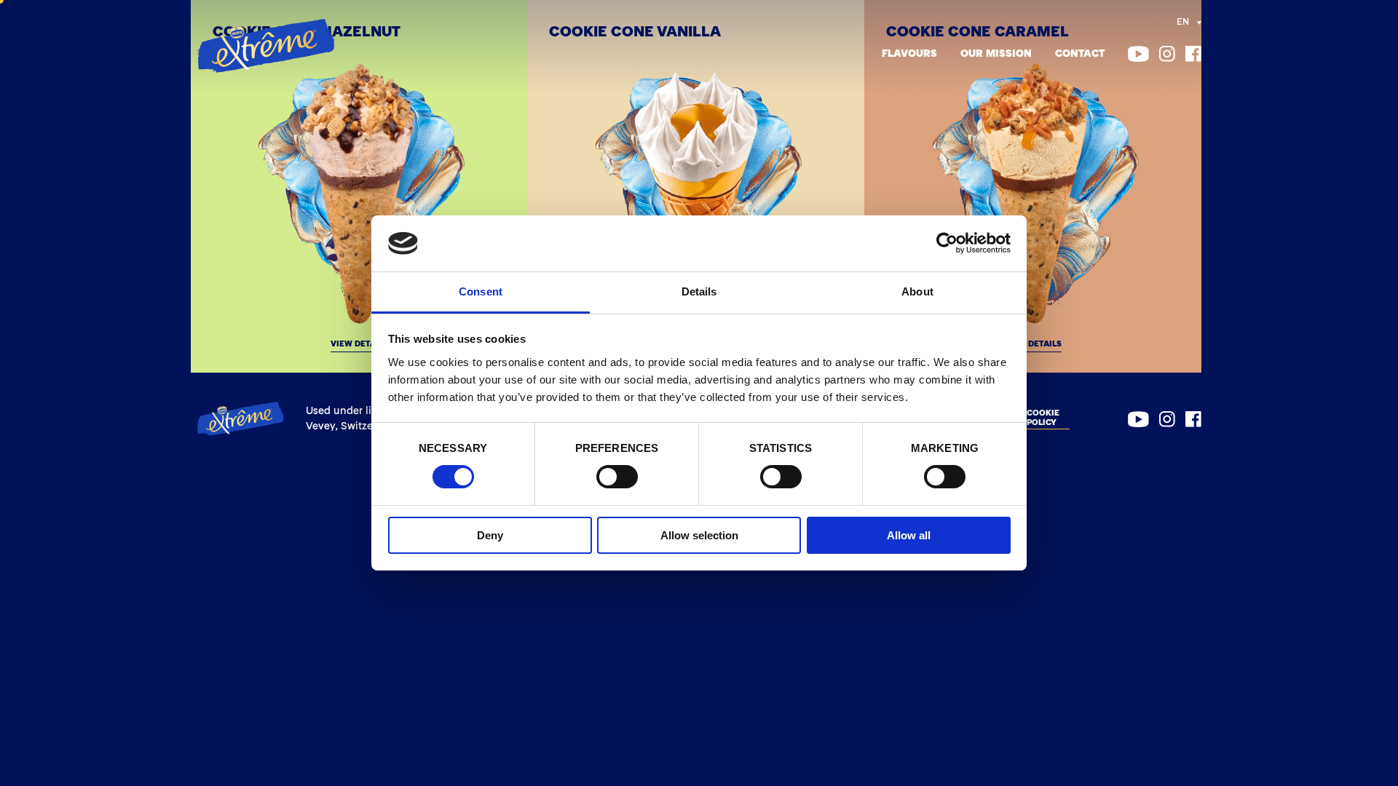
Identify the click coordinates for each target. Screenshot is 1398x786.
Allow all (909, 535)
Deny (490, 535)
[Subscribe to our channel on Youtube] (1138, 54)
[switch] (617, 476)
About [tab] (917, 291)
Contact (1080, 54)
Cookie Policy (1043, 418)
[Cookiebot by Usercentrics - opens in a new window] (947, 243)
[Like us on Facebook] (1193, 54)
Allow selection (699, 535)
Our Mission (996, 54)
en (1183, 22)
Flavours (909, 54)
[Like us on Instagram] (1167, 54)
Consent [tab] (480, 291)
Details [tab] (699, 291)
